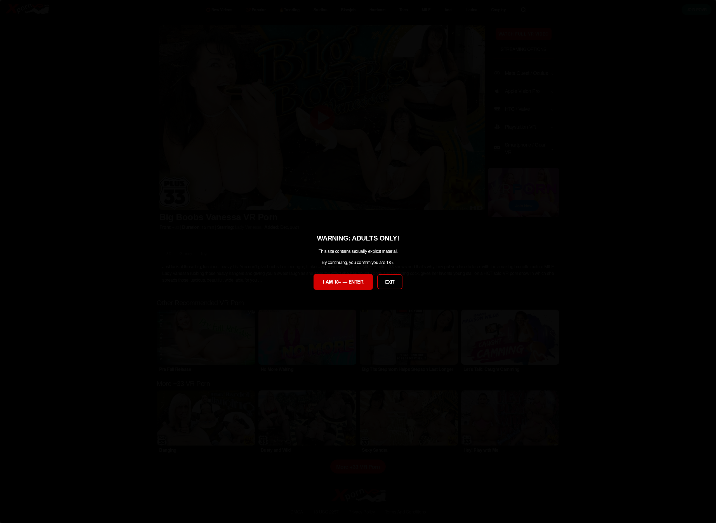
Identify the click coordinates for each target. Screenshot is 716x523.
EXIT (390, 282)
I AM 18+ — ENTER (343, 281)
